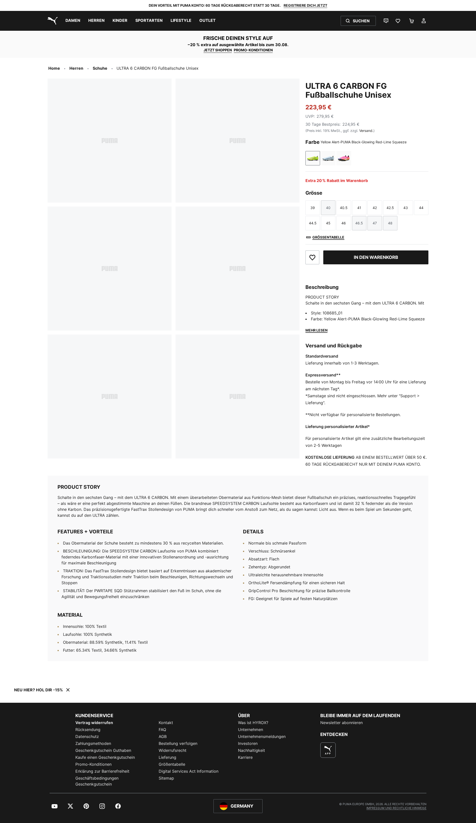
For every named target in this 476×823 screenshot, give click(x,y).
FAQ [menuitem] (162, 729)
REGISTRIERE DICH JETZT (305, 5)
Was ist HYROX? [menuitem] (253, 722)
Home (54, 68)
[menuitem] (72, 21)
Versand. (366, 130)
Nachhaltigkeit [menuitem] (251, 750)
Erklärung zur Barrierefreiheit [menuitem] (102, 771)
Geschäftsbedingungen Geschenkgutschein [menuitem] (97, 781)
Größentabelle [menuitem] (172, 764)
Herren (76, 68)
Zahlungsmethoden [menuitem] (93, 743)
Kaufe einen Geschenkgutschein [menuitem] (105, 757)
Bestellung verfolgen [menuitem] (178, 743)
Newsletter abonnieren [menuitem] (341, 722)
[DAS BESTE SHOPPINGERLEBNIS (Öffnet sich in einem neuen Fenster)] (328, 750)
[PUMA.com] (52, 21)
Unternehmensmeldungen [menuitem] (262, 736)
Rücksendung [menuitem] (87, 729)
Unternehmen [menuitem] (250, 729)
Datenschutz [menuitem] (87, 736)
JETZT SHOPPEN (218, 50)
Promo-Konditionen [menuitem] (93, 764)
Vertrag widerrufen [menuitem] (94, 722)
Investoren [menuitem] (248, 743)
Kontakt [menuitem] (166, 722)
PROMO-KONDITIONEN (253, 50)
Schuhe (100, 68)
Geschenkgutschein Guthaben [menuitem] (103, 750)
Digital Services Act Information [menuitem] (188, 771)
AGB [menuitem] (163, 736)
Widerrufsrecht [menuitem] (172, 750)
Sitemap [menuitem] (166, 778)
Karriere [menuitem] (245, 757)
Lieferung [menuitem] (167, 757)
